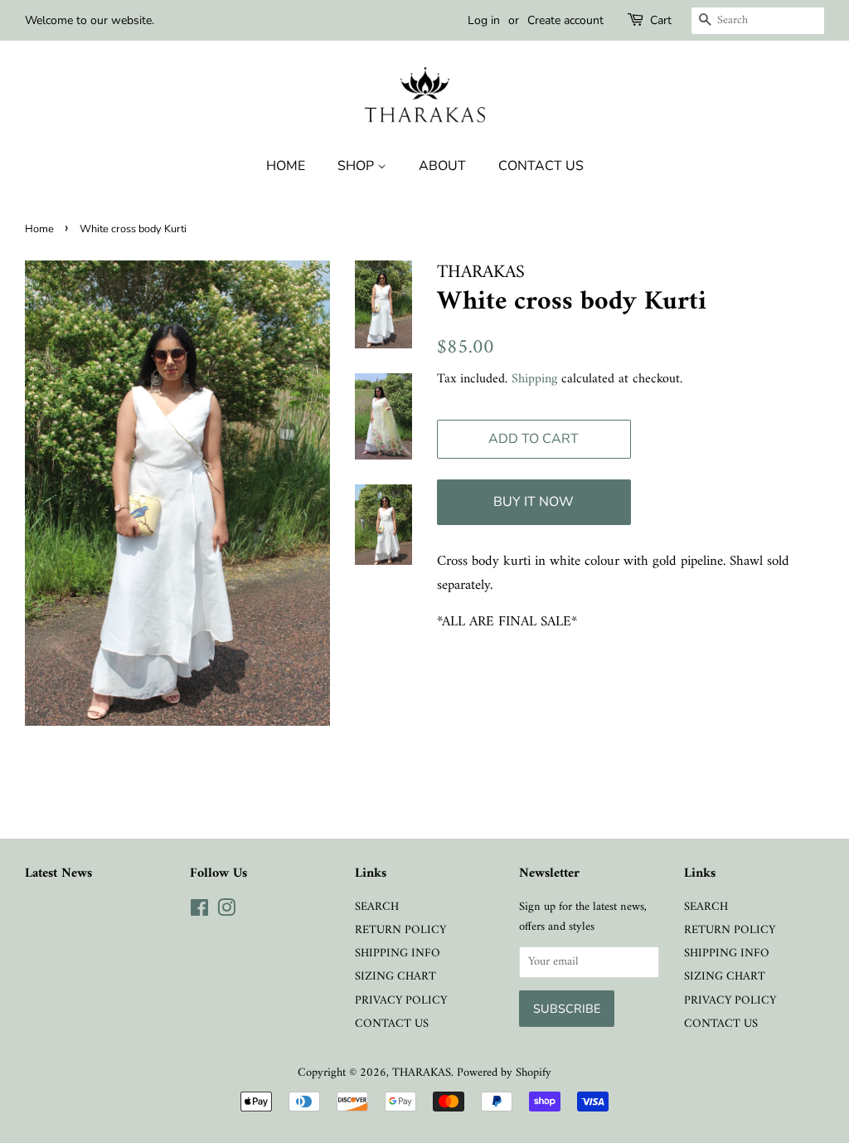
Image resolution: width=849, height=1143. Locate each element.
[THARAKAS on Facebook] (199, 912)
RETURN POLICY (400, 930)
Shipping (534, 379)
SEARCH (377, 907)
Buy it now (533, 502)
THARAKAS (421, 1073)
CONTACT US (392, 1024)
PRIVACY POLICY (401, 1000)
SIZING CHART (395, 976)
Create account (565, 20)
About (442, 166)
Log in (484, 20)
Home (285, 166)
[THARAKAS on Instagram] (226, 912)
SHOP (357, 166)
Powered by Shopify (504, 1073)
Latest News (58, 873)
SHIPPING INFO (397, 953)
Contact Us (541, 166)
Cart (661, 20)
